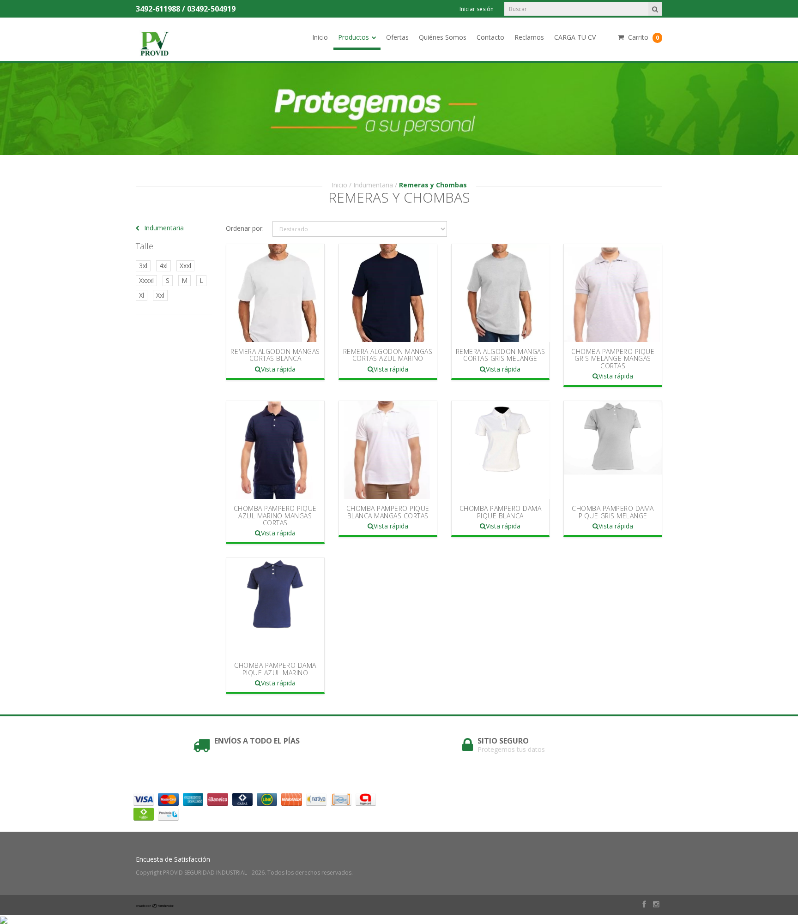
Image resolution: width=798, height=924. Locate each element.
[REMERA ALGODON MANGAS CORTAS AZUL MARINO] (388, 293)
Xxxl (185, 265)
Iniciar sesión (476, 9)
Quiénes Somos (442, 37)
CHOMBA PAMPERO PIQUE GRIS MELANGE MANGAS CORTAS (612, 358)
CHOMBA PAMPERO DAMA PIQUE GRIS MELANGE (613, 512)
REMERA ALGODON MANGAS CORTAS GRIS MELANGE (500, 355)
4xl (163, 265)
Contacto (490, 37)
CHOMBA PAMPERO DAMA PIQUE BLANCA (500, 512)
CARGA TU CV (575, 37)
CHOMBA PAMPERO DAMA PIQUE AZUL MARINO (275, 669)
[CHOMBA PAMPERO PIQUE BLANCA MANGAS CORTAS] (388, 450)
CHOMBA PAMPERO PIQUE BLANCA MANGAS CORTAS (387, 512)
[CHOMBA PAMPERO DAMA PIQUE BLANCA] (501, 450)
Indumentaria (373, 184)
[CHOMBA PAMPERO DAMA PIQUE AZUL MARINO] (275, 607)
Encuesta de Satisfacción (173, 859)
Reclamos (529, 37)
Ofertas (397, 37)
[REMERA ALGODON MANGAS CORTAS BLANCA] (275, 293)
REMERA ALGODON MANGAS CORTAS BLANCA (275, 355)
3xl (143, 265)
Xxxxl (146, 280)
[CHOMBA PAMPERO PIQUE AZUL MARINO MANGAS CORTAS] (275, 450)
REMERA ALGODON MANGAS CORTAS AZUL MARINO (388, 355)
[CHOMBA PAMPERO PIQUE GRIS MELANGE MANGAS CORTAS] (613, 293)
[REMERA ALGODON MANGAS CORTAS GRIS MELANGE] (501, 293)
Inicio (320, 37)
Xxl (160, 295)
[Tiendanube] (155, 905)
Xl (141, 295)
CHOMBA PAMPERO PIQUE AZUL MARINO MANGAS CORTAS (275, 515)
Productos (353, 37)
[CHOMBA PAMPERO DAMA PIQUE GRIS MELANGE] (613, 450)
